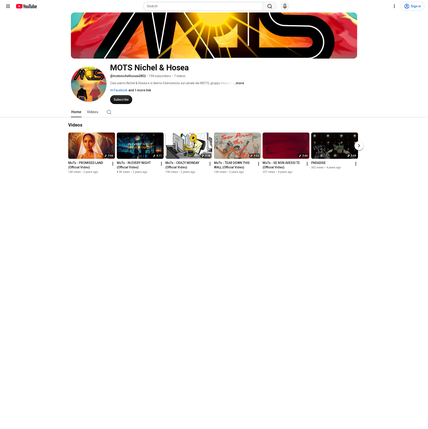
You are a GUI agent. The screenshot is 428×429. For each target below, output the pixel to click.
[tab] (76, 112)
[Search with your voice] (284, 6)
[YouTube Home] (26, 6)
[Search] (270, 6)
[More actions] (112, 163)
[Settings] (394, 6)
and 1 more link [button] (139, 90)
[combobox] (204, 6)
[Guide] (8, 6)
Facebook (120, 90)
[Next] (358, 145)
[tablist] (214, 112)
